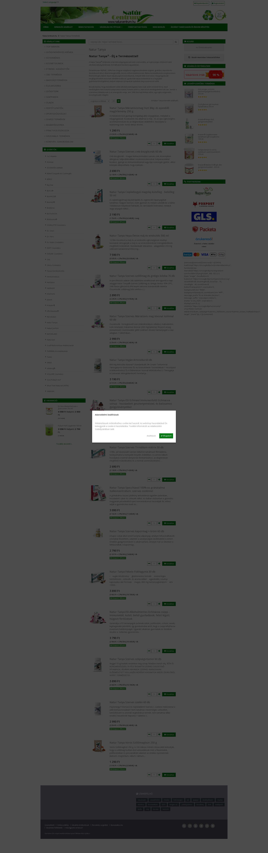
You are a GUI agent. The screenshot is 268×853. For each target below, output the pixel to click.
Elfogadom (167, 436)
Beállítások (151, 436)
